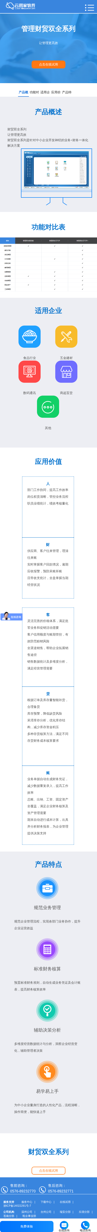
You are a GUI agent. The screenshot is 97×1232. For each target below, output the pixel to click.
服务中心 (26, 1202)
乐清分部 (84, 1211)
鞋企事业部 (29, 1216)
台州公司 (46, 1211)
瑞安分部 (65, 1211)
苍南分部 (8, 1216)
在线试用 (65, 1202)
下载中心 (46, 1202)
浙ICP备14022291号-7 (17, 1205)
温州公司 (26, 1211)
